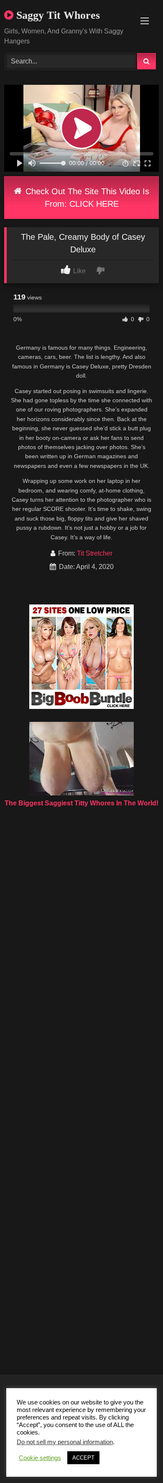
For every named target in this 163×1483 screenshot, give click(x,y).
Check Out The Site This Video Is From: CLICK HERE (86, 197)
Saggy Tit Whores (56, 15)
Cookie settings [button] (40, 1458)
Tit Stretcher (94, 553)
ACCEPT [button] (83, 1458)
